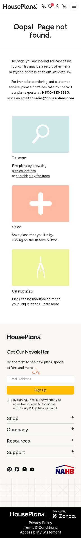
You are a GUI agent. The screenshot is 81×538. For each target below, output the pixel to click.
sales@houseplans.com (54, 98)
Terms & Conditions (42, 404)
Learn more (50, 304)
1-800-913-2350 (55, 93)
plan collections (24, 171)
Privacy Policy (28, 408)
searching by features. (33, 176)
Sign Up (40, 390)
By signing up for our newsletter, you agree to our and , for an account (37, 404)
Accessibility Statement (40, 532)
